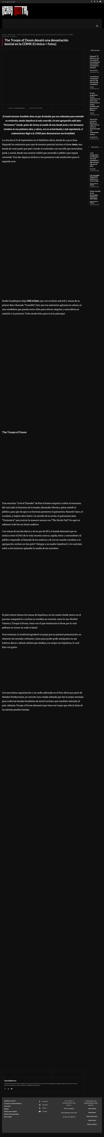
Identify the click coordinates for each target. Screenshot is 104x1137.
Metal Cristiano (92, 1124)
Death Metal (92, 1120)
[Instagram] (94, 1)
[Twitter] (97, 1)
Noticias (11, 34)
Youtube (44, 1111)
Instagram (45, 1105)
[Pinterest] (65, 108)
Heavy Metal (92, 1108)
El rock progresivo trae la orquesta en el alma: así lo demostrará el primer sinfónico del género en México (95, 101)
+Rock (92, 87)
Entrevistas (93, 137)
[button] (97, 26)
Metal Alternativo (92, 1116)
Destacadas (94, 70)
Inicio (4, 34)
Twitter (44, 1108)
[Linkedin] (8, 1089)
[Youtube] (100, 1)
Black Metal (92, 1112)
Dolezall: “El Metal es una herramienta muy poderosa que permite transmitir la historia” (95, 62)
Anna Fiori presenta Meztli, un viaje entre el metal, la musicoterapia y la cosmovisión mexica (95, 126)
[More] (74, 108)
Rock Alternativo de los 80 (69, 1112)
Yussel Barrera (10, 1081)
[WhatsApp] (69, 108)
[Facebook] (91, 1)
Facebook (45, 1101)
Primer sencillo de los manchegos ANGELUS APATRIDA (95, 195)
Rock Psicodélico (69, 1108)
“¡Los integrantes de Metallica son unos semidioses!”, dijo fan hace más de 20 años (94, 159)
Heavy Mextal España (94, 184)
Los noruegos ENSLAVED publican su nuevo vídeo (94, 178)
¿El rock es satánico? (69, 1117)
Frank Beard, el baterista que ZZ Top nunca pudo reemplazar (94, 80)
